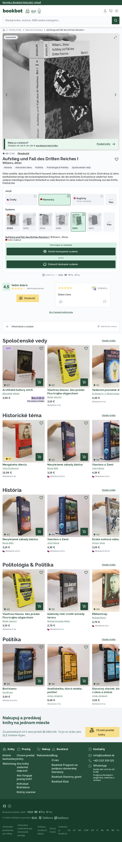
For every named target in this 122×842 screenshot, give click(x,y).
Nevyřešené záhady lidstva (65, 464)
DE (79, 830)
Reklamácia (44, 755)
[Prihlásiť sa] (105, 11)
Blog (55, 755)
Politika (12, 639)
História (12, 490)
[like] (61, 301)
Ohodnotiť (23, 153)
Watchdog (9, 763)
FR (107, 830)
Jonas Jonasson (55, 696)
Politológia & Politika (28, 565)
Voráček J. (103, 288)
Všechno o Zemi (102, 464)
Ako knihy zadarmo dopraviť (23, 767)
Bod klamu (10, 688)
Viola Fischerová (11, 468)
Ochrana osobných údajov (42, 830)
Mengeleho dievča (15, 464)
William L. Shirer (12, 163)
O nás (55, 760)
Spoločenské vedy (25, 341)
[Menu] (116, 11)
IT (97, 830)
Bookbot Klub (60, 781)
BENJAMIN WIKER (11, 394)
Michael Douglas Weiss (58, 621)
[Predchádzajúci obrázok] (7, 95)
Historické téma (22, 415)
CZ (69, 830)
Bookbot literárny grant (66, 776)
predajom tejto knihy (47, 146)
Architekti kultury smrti (18, 389)
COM (86, 830)
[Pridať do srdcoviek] (116, 159)
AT (74, 830)
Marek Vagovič (54, 397)
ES (92, 830)
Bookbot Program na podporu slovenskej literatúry (65, 768)
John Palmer (53, 543)
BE (113, 830)
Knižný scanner (26, 792)
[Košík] (111, 11)
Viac (111, 202)
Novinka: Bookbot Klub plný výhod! (22, 2)
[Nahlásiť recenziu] (105, 301)
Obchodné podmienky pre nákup (8, 830)
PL (118, 830)
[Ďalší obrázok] (115, 95)
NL (102, 830)
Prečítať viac (9, 183)
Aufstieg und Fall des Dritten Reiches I (27, 237)
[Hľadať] (115, 20)
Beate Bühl (52, 468)
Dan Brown (8, 692)
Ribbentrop (99, 614)
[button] (61, 92)
